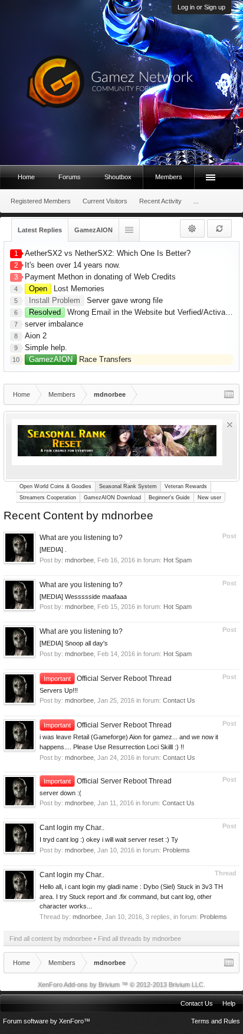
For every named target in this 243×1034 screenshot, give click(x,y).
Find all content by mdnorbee (50, 938)
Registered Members (41, 201)
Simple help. (46, 347)
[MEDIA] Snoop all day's (74, 643)
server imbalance (54, 324)
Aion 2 (36, 335)
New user (209, 497)
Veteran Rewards (186, 486)
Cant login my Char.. (72, 828)
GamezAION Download (112, 497)
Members (168, 176)
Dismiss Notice (229, 424)
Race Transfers (80, 359)
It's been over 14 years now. (72, 265)
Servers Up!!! (59, 690)
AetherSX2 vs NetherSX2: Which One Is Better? (108, 253)
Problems (176, 850)
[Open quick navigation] (229, 394)
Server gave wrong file (96, 300)
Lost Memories (66, 288)
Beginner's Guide (169, 497)
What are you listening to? (81, 538)
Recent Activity (160, 201)
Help (228, 1003)
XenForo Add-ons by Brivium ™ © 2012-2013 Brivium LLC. (121, 984)
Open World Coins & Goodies (55, 486)
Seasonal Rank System (128, 486)
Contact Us (179, 700)
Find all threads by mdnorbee (139, 938)
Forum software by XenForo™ (46, 1021)
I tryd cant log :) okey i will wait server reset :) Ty (109, 839)
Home (26, 176)
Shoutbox (118, 176)
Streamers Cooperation (47, 497)
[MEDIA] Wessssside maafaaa (83, 596)
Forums (69, 176)
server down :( (60, 792)
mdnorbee (79, 560)
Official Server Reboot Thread (108, 678)
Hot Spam (177, 560)
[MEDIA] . (53, 549)
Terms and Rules (215, 1021)
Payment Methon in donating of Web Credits (100, 276)
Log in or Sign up (201, 7)
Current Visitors (105, 201)
